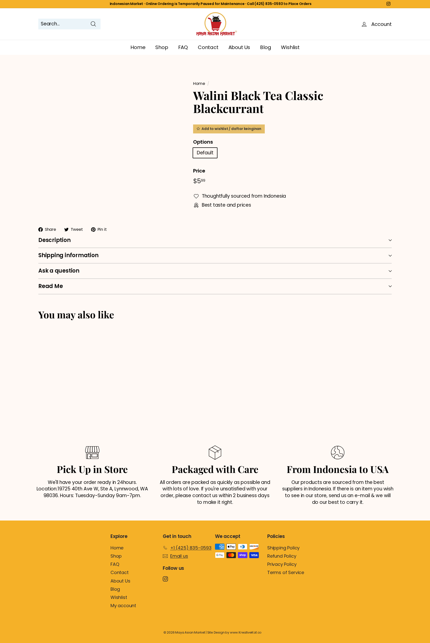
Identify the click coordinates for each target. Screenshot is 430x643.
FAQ (183, 47)
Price (199, 170)
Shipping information (68, 255)
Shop (161, 47)
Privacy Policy (281, 564)
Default (205, 152)
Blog (265, 47)
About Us (239, 47)
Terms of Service (285, 572)
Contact (208, 47)
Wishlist (290, 47)
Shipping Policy (283, 548)
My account (123, 605)
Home (137, 47)
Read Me (50, 286)
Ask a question (58, 271)
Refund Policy (281, 556)
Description (54, 240)
